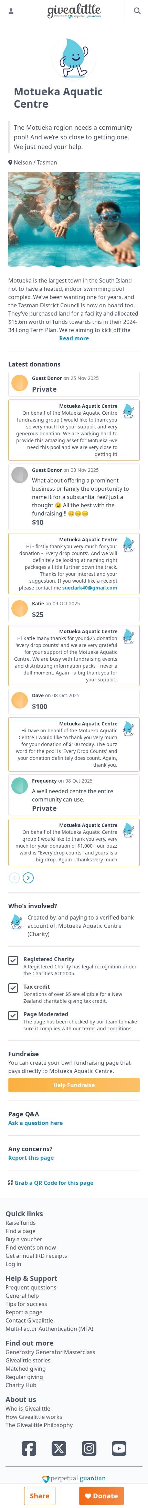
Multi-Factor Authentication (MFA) (49, 1328)
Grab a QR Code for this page (53, 1183)
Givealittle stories (28, 1360)
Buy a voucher (24, 1239)
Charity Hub (21, 1385)
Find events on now (31, 1247)
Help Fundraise (74, 1085)
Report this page (31, 1157)
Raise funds (21, 1222)
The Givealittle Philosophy (39, 1425)
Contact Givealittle (29, 1320)
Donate (104, 1495)
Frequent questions (31, 1287)
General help (22, 1295)
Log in (13, 1264)
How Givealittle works (34, 1417)
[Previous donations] (14, 878)
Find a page (20, 1231)
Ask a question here (35, 1123)
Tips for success (26, 1304)
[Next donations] (28, 878)
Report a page (24, 1312)
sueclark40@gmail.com (89, 587)
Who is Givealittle (28, 1408)
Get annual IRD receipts (36, 1256)
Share (40, 1495)
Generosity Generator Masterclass (50, 1352)
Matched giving (26, 1368)
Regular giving (24, 1377)
